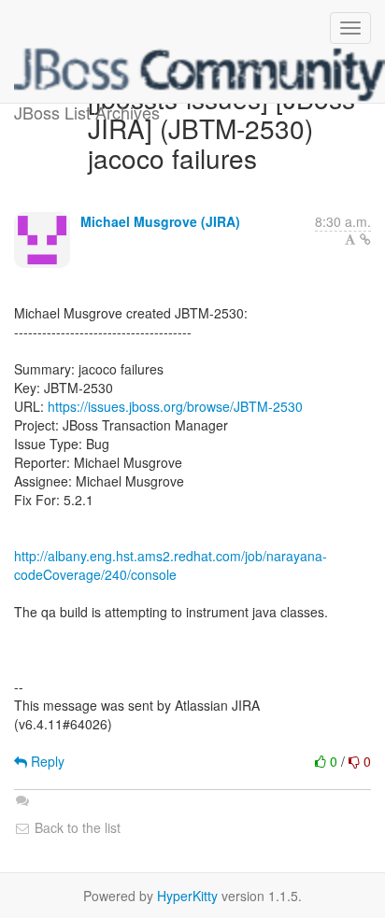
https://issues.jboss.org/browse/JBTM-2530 (175, 406)
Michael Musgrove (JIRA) (160, 221)
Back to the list (76, 827)
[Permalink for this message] (365, 239)
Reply (45, 761)
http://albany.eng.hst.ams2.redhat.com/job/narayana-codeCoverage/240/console (170, 565)
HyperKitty (187, 895)
